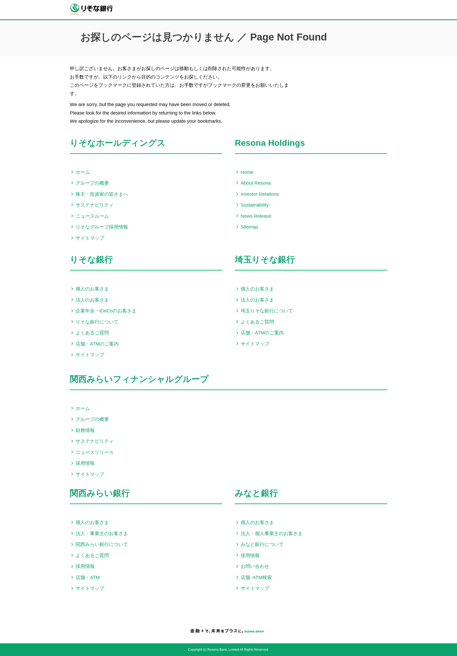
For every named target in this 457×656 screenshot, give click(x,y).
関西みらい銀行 (100, 493)
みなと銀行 (256, 493)
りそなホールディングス (118, 143)
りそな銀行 (91, 259)
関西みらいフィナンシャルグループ (139, 379)
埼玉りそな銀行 (265, 259)
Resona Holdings (270, 143)
